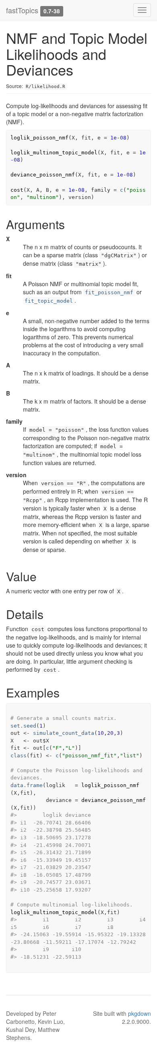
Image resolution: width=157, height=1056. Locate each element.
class (18, 756)
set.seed (23, 726)
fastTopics (22, 10)
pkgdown (139, 1013)
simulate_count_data (63, 733)
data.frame (26, 785)
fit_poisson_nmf (109, 292)
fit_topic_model (49, 301)
